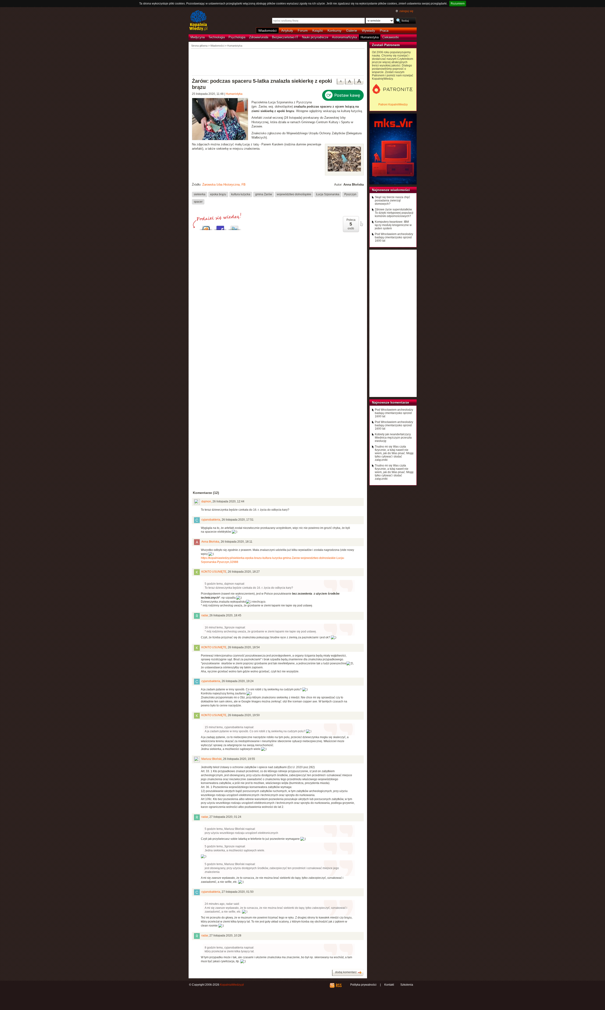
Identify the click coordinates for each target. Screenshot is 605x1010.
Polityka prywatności (363, 984)
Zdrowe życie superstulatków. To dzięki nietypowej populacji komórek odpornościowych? (394, 213)
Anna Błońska (210, 541)
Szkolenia (406, 984)
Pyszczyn (350, 194)
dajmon (206, 501)
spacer (198, 201)
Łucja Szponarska (327, 194)
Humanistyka (370, 37)
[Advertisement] (278, 61)
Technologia (216, 37)
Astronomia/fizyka (344, 37)
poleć (361, 224)
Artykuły (287, 30)
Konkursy (334, 30)
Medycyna (197, 37)
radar (204, 615)
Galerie (351, 30)
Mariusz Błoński (211, 759)
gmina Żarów (263, 194)
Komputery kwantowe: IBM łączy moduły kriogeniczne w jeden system (393, 225)
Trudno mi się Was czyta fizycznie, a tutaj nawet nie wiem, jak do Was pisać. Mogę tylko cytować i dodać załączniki (394, 453)
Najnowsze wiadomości (391, 190)
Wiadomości (267, 30)
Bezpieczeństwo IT (285, 37)
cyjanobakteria (210, 519)
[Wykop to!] (206, 226)
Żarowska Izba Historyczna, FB (224, 184)
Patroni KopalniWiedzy (393, 104)
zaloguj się (406, 11)
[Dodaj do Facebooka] (220, 226)
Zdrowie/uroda (258, 37)
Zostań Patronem (386, 45)
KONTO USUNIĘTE (213, 571)
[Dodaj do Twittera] (234, 226)
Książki (317, 30)
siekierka (199, 194)
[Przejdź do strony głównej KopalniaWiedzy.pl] (198, 20)
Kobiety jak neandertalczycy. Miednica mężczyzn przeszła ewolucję (393, 438)
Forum (303, 30)
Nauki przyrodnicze (315, 37)
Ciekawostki (390, 37)
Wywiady (368, 30)
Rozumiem (458, 3)
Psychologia (237, 37)
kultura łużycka (240, 194)
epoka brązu (218, 194)
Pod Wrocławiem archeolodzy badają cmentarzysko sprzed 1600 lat (394, 237)
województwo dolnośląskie (294, 194)
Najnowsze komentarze (390, 402)
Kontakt (389, 984)
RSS (338, 985)
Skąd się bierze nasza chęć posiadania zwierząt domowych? (392, 200)
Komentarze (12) (206, 493)
